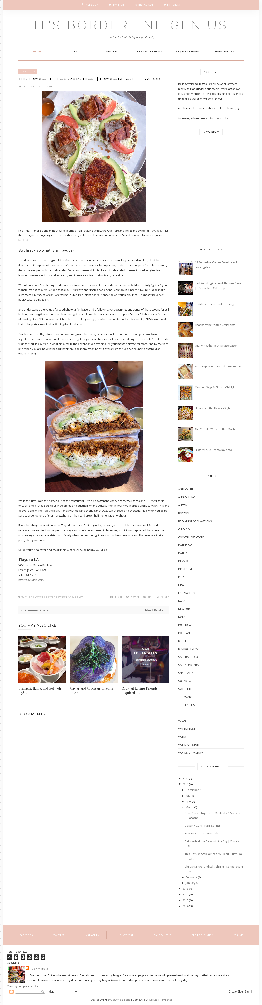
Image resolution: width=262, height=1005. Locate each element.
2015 (185, 900)
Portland (185, 633)
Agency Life (185, 489)
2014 (185, 906)
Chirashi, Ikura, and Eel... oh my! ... (39, 690)
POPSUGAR (185, 625)
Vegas (182, 721)
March (190, 807)
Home (37, 51)
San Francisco (188, 657)
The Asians (185, 697)
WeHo (182, 736)
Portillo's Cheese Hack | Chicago (215, 304)
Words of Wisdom (190, 752)
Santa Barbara (188, 665)
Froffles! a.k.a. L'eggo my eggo (213, 450)
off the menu (53, 510)
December (192, 790)
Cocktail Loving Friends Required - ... (139, 690)
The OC (182, 713)
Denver (183, 561)
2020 (185, 778)
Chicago (184, 529)
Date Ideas (185, 545)
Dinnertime (185, 569)
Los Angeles (27, 71)
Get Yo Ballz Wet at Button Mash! (215, 429)
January (190, 883)
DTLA (181, 577)
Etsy (181, 585)
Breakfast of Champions (195, 521)
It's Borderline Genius (131, 25)
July (188, 796)
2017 (185, 894)
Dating (183, 553)
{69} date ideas (187, 51)
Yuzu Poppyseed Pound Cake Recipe (218, 366)
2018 (185, 888)
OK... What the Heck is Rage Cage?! (216, 345)
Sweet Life (185, 689)
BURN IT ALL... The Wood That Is (204, 833)
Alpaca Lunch (187, 497)
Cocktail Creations (191, 537)
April (188, 801)
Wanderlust (225, 51)
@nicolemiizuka (218, 118)
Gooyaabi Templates (160, 999)
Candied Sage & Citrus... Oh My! (214, 387)
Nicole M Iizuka (31, 86)
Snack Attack (187, 673)
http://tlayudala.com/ (31, 580)
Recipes (112, 51)
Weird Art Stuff (189, 744)
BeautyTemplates (120, 999)
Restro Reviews (149, 51)
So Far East (75, 597)
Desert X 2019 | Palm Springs (203, 825)
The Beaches (186, 705)
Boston (183, 513)
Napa (181, 601)
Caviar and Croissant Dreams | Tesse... (92, 690)
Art (75, 51)
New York (184, 609)
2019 (185, 784)
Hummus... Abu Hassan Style (212, 408)
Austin (182, 505)
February (191, 877)
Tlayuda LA (156, 230)
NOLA (181, 617)
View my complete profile (22, 986)
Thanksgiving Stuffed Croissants (215, 325)
